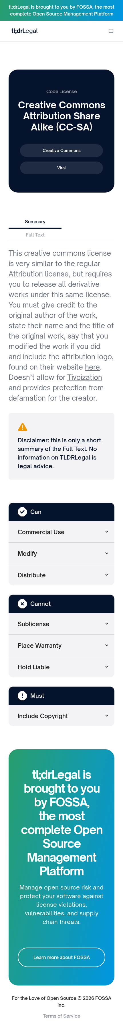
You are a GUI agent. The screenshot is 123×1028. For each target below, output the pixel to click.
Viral (61, 167)
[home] (23, 31)
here (92, 367)
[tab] (35, 222)
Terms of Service (61, 1016)
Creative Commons (62, 150)
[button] (111, 31)
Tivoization (84, 377)
